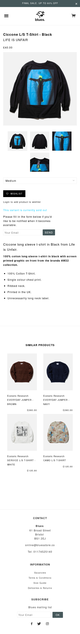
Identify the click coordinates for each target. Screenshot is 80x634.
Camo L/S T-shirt (54, 460)
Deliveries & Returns (40, 588)
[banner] (40, 16)
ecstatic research (18, 395)
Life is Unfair (15, 40)
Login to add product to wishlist (22, 201)
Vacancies (40, 572)
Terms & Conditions (40, 577)
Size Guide (40, 582)
